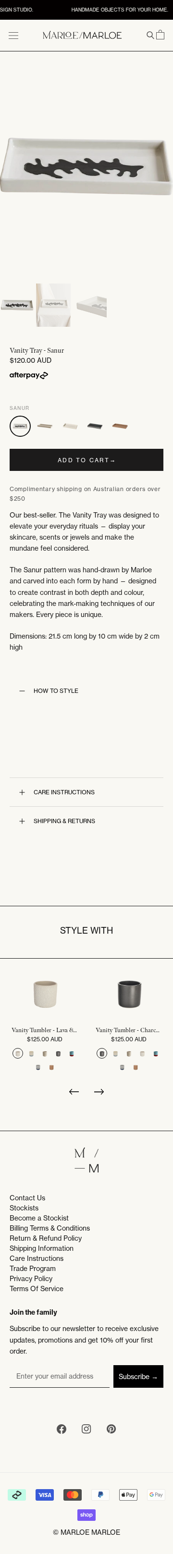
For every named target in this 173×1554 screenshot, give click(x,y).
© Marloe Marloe (86, 1532)
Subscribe (134, 1376)
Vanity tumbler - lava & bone (44, 1030)
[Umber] (120, 426)
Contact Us (27, 1198)
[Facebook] (61, 1430)
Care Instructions (64, 792)
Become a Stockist (39, 1218)
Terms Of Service (36, 1288)
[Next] (99, 1094)
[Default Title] (17, 1053)
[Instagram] (86, 1430)
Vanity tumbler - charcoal (128, 1030)
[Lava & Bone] (70, 426)
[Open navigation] (13, 34)
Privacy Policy (31, 1278)
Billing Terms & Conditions (50, 1228)
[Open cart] (160, 35)
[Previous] (74, 1094)
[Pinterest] (111, 1430)
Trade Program (33, 1268)
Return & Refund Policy (46, 1238)
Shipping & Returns (64, 821)
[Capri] (45, 426)
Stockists (24, 1208)
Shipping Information (42, 1248)
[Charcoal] (95, 426)
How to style (56, 690)
